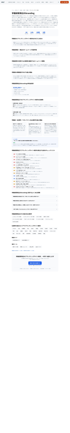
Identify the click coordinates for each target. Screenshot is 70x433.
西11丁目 (46, 231)
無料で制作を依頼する (35, 263)
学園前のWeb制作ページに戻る (17, 250)
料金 (23, 2)
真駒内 (21, 231)
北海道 (21, 10)
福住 (44, 233)
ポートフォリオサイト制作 (17, 219)
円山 (28, 228)
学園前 (27, 10)
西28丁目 (35, 231)
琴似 (30, 231)
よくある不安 (37, 2)
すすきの (14, 228)
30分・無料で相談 (64, 2)
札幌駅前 (23, 228)
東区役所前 (28, 233)
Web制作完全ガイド (16, 240)
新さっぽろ (18, 233)
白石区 (32, 228)
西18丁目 (40, 231)
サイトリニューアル (49, 219)
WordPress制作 (15, 221)
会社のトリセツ (38, 246)
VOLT (2, 2)
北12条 (51, 228)
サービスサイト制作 (39, 219)
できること (19, 2)
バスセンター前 (52, 231)
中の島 (55, 228)
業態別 (43, 2)
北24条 (41, 228)
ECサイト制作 (39, 216)
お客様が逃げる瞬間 (11, 2)
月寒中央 (39, 233)
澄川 (17, 231)
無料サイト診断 (15, 246)
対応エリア (52, 2)
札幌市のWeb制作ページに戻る (28, 250)
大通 (19, 228)
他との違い (27, 2)
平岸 (13, 231)
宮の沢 (26, 231)
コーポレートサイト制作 (17, 216)
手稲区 (37, 228)
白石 (13, 233)
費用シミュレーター (23, 246)
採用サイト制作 (46, 216)
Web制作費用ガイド (25, 240)
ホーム (13, 10)
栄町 (23, 233)
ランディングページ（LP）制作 (28, 216)
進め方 (32, 2)
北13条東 (34, 233)
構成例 (47, 2)
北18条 (46, 228)
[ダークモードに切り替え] (58, 2)
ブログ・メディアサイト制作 (29, 219)
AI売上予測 (31, 246)
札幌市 (24, 10)
